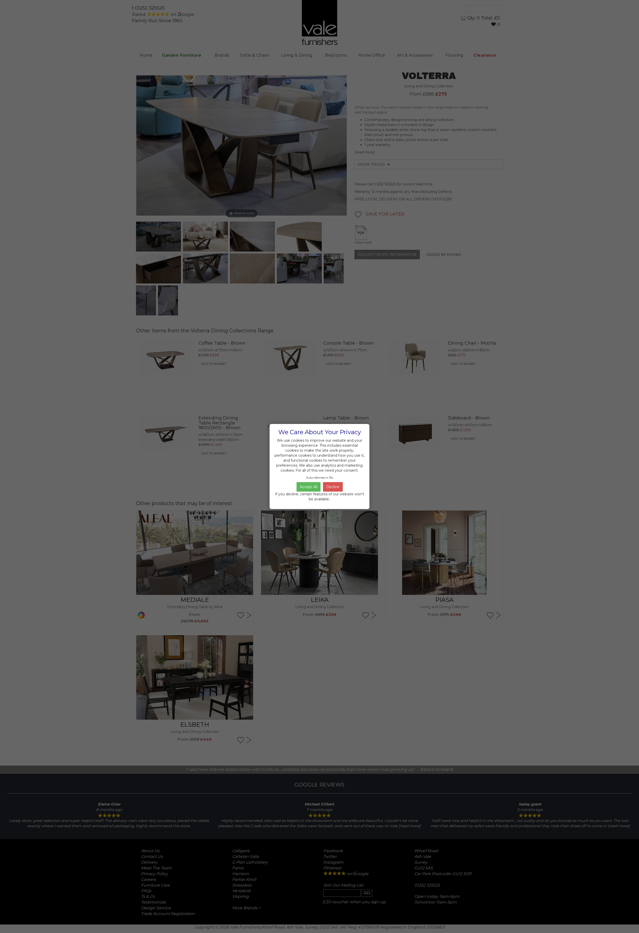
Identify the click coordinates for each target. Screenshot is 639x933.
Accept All (308, 487)
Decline (332, 487)
